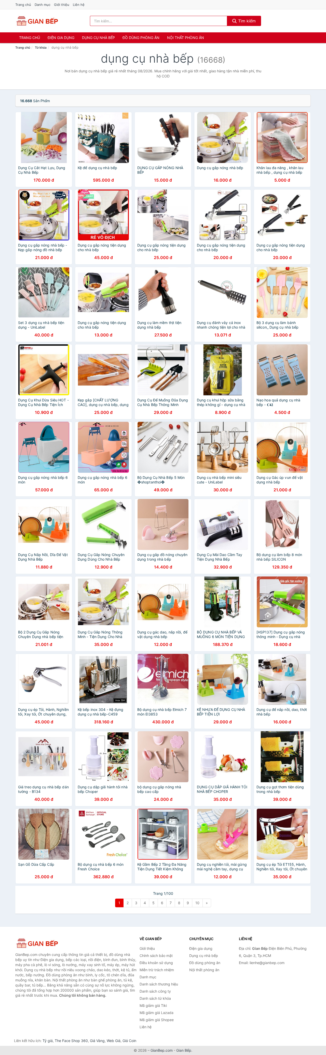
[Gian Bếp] (40, 943)
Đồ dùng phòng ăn (141, 37)
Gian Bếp (183, 1050)
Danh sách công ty (155, 991)
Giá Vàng (97, 1040)
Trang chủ (23, 5)
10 (197, 903)
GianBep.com (162, 1050)
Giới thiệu (61, 5)
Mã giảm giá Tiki (153, 1005)
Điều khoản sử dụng (156, 963)
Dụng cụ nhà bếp (98, 37)
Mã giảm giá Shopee (157, 1020)
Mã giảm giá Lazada (156, 1012)
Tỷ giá (48, 1040)
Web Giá (113, 1040)
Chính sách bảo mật (156, 955)
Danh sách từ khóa (155, 998)
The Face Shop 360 (71, 1040)
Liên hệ (79, 5)
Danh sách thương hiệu (159, 984)
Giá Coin (129, 1040)
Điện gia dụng (61, 37)
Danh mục (42, 5)
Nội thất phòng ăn (185, 37)
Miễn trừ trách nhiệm (157, 970)
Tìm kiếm (246, 20)
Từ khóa (41, 47)
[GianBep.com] (37, 21)
